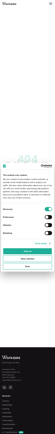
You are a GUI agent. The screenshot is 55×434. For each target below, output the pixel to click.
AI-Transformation (12, 432)
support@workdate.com (11, 380)
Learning (5, 409)
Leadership (6, 412)
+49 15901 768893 (8, 377)
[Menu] (50, 3)
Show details (41, 243)
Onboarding (7, 405)
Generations (7, 416)
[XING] (10, 387)
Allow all (27, 251)
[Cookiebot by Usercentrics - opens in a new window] (41, 166)
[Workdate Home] (27, 357)
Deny (27, 266)
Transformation (8, 424)
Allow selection (27, 259)
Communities (7, 420)
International (7, 428)
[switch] (48, 217)
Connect (5, 401)
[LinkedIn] (4, 387)
